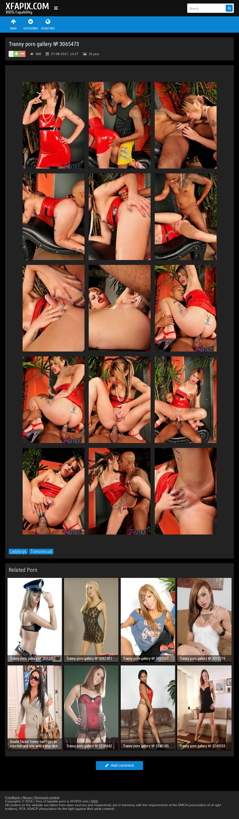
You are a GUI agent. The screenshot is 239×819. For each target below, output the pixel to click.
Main (13, 28)
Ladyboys (18, 551)
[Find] (229, 8)
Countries (48, 28)
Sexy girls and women (28, 8)
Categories (30, 28)
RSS (94, 801)
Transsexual (41, 551)
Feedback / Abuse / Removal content (32, 797)
